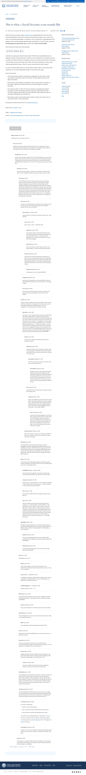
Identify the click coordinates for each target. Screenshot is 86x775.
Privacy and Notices (24, 771)
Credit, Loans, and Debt (35, 6)
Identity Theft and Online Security (68, 6)
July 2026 (64, 88)
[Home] (11, 7)
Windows (23, 721)
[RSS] (80, 772)
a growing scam (28, 35)
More (63, 96)
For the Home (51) (66, 70)
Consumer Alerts (13, 14)
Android (32, 719)
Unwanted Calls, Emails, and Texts (55, 6)
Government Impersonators (17, 115)
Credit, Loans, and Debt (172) (69, 65)
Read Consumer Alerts (62, 1)
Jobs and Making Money (45, 6)
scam (20, 107)
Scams (77, 6)
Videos (53, 765)
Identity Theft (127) (66, 75)
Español (48, 1)
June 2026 (64, 89)
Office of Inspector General (38, 771)
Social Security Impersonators (32, 115)
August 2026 (65, 86)
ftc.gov (5, 771)
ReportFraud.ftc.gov (33, 102)
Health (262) (65, 73)
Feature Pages (35, 765)
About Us (10, 771)
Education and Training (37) (69, 68)
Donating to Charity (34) (68, 67)
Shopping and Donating (26, 6)
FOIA (30, 771)
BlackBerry (38, 719)
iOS (43, 719)
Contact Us (16, 771)
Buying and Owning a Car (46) (69, 61)
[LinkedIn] (76, 772)
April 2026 (64, 93)
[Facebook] (72, 772)
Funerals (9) (65, 72)
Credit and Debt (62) (67, 63)
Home (7, 14)
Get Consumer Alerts (73, 1)
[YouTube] (78, 772)
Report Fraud (53, 1)
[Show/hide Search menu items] (82, 6)
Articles (40, 765)
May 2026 (64, 91)
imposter (15, 107)
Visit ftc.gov (81, 1)
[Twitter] (74, 772)
